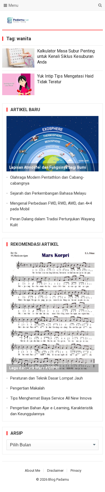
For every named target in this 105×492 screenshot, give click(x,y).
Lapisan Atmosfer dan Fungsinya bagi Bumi (47, 167)
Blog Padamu (58, 479)
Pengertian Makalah (27, 388)
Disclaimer (55, 470)
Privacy (76, 470)
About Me (32, 470)
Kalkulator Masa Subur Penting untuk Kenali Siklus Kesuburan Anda (66, 56)
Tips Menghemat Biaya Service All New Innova (51, 398)
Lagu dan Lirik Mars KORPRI (34, 368)
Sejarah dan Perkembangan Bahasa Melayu (48, 193)
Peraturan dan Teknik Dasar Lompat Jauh (46, 378)
